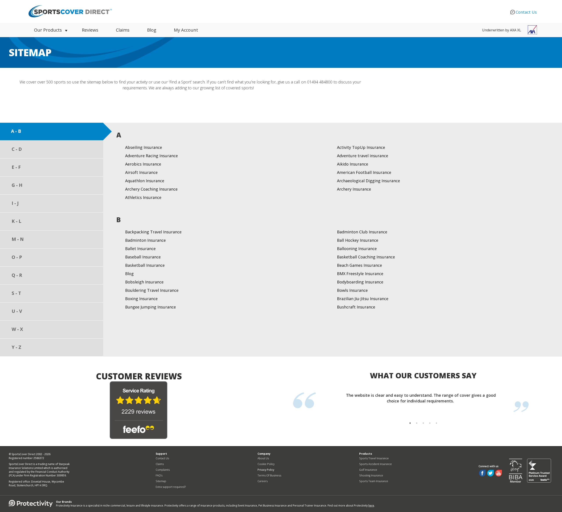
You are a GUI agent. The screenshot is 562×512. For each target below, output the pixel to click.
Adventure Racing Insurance (151, 155)
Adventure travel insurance (362, 155)
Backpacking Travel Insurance (153, 231)
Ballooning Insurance (357, 248)
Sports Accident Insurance (375, 464)
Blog (151, 30)
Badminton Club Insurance (362, 231)
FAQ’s (159, 475)
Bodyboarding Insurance (360, 282)
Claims (123, 30)
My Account (186, 30)
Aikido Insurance (352, 164)
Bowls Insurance (352, 290)
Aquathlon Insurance (144, 180)
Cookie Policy (266, 464)
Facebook (482, 473)
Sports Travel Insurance (374, 458)
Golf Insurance (368, 470)
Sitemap (161, 481)
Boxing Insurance (141, 298)
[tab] (52, 131)
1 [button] (410, 427)
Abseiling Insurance (143, 147)
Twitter (490, 473)
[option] (419, 398)
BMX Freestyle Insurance (360, 273)
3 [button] (423, 427)
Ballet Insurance (140, 248)
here (371, 505)
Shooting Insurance (371, 475)
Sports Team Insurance (373, 481)
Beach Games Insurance (359, 265)
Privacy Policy (266, 470)
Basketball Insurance (145, 265)
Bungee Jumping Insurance (150, 307)
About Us (263, 458)
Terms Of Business (269, 475)
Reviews (90, 30)
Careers (263, 481)
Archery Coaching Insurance (151, 189)
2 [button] (416, 427)
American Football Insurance (364, 172)
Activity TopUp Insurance (361, 147)
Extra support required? (171, 487)
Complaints (163, 470)
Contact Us (526, 12)
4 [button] (430, 427)
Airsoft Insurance (141, 172)
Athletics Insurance (143, 197)
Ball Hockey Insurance (357, 240)
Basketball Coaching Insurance (366, 257)
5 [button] (436, 427)
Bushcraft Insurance (356, 307)
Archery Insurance (354, 189)
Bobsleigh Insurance (144, 282)
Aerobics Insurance (143, 164)
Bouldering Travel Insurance (151, 290)
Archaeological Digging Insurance (368, 180)
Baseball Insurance (143, 257)
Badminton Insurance (145, 240)
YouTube (498, 473)
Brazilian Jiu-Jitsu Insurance (362, 298)
